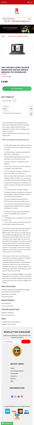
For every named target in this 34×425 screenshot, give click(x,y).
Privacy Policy (14, 373)
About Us (13, 378)
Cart (31, 2)
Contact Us (14, 376)
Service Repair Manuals (17, 371)
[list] (17, 110)
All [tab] (14, 100)
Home (3, 36)
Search (12, 368)
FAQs (12, 381)
